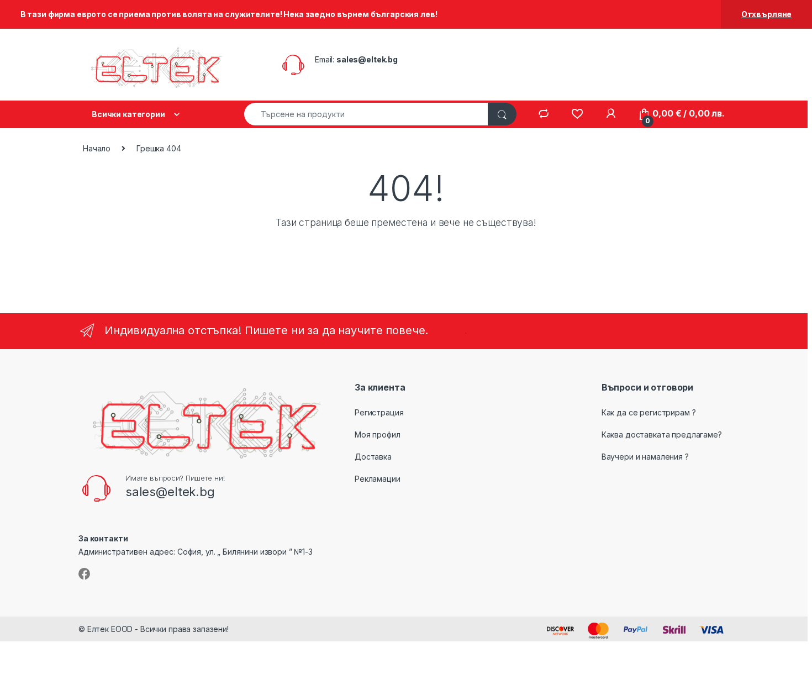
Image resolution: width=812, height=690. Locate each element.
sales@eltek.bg (367, 59)
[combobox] (366, 114)
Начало (96, 148)
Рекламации (377, 478)
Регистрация (379, 412)
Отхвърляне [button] (766, 14)
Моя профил (377, 434)
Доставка (373, 456)
